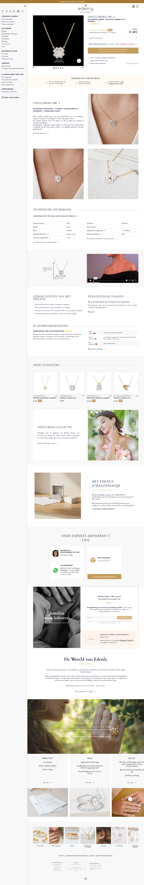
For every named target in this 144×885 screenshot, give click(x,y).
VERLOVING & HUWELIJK (10, 16)
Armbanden (5, 39)
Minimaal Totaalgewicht (96, 230)
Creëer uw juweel (7, 82)
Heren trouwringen (8, 24)
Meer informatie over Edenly (84, 691)
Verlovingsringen (7, 19)
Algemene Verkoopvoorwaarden (76, 856)
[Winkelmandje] (15, 11)
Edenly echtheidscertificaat (98, 63)
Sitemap (91, 856)
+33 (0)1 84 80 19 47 (76, 864)
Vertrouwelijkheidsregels (104, 856)
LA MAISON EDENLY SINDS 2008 (13, 74)
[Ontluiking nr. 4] (58, 40)
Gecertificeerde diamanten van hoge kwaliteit (100, 239)
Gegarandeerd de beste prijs (98, 60)
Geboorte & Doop (7, 59)
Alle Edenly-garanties (132, 63)
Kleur (35, 230)
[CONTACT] (19, 11)
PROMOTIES (5, 63)
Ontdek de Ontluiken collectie (46, 443)
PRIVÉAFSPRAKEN (7, 89)
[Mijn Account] (11, 11)
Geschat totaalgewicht (40, 238)
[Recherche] (4, 11)
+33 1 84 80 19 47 (104, 560)
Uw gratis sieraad (13, 68)
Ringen (4, 31)
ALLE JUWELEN (6, 28)
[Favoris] (7, 11)
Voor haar (5, 54)
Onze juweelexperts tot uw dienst (116, 82)
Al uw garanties (6, 77)
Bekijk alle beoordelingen (95, 349)
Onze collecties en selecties (10, 79)
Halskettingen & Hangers (9, 33)
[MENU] (25, 6)
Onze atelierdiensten (8, 84)
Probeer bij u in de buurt (9, 92)
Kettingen (5, 41)
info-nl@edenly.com (76, 867)
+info (119, 623)
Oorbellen (5, 36)
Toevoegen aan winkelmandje (113, 50)
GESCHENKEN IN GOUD (9, 51)
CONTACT (61, 856)
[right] (79, 61)
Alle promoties (6, 66)
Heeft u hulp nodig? (11, 97)
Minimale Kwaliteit (40, 234)
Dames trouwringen (8, 21)
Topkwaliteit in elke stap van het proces (54, 216)
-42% (110, 30)
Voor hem (5, 56)
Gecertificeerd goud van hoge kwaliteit (44, 242)
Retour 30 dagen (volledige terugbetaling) (102, 58)
